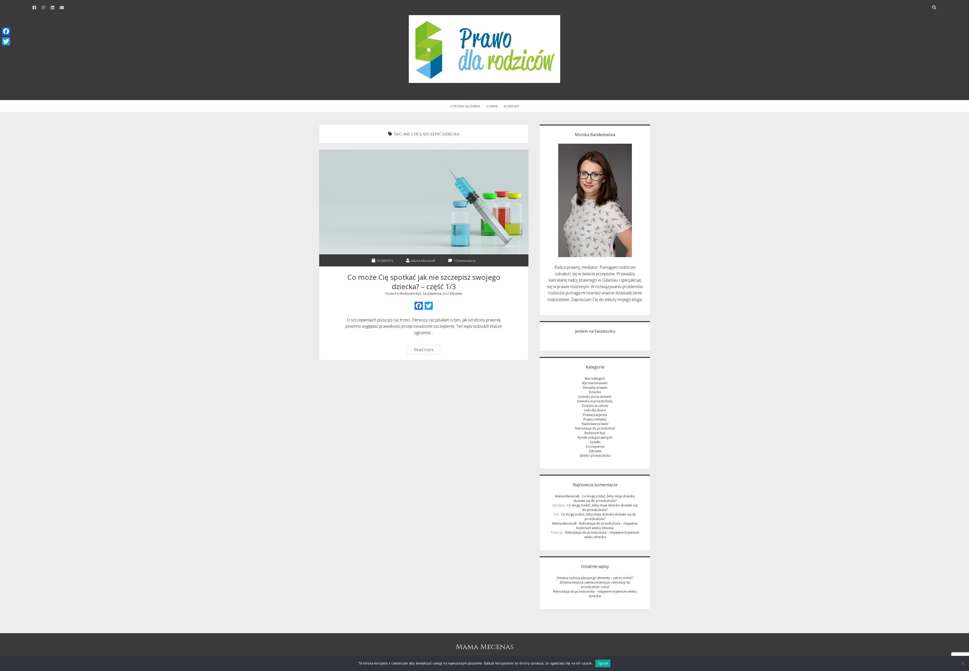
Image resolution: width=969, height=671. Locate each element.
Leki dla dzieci (595, 410)
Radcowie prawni (595, 423)
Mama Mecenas (485, 647)
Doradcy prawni (595, 387)
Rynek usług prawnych (595, 437)
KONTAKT (512, 106)
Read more (427, 350)
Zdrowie (455, 293)
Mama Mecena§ (567, 496)
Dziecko (595, 392)
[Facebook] (6, 31)
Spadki (595, 442)
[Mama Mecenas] (484, 80)
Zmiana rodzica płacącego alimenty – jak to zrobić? (594, 577)
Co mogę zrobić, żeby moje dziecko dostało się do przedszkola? (604, 498)
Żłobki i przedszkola (595, 455)
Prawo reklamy (594, 419)
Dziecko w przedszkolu (595, 401)
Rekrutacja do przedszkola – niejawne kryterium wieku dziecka (607, 525)
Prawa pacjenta (595, 414)
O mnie (492, 106)
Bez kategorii (595, 378)
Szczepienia (432, 293)
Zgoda (603, 663)
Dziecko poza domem (594, 396)
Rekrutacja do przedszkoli (595, 428)
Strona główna (465, 106)
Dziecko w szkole (595, 405)
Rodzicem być (410, 293)
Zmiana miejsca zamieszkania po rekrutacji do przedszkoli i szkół (594, 584)
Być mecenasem (594, 383)
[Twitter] (6, 41)
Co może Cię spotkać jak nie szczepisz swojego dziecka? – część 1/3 (423, 202)
